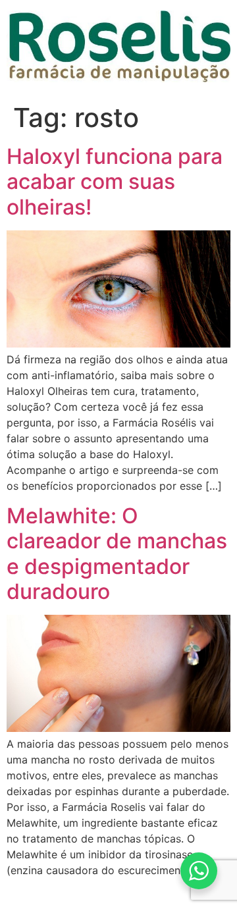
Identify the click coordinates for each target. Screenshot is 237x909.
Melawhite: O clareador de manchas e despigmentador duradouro (117, 553)
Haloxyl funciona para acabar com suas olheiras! (115, 181)
